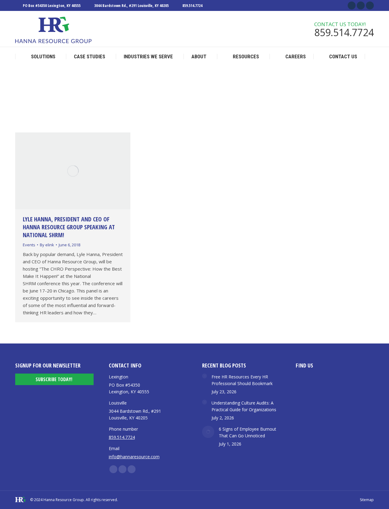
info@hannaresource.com (134, 456)
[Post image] (204, 376)
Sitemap (367, 499)
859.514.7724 (192, 5)
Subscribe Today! (54, 379)
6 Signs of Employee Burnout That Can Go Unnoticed (247, 432)
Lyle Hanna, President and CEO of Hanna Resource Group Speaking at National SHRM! (69, 227)
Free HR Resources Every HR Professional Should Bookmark (242, 380)
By (47, 245)
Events (29, 245)
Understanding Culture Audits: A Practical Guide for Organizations (244, 406)
